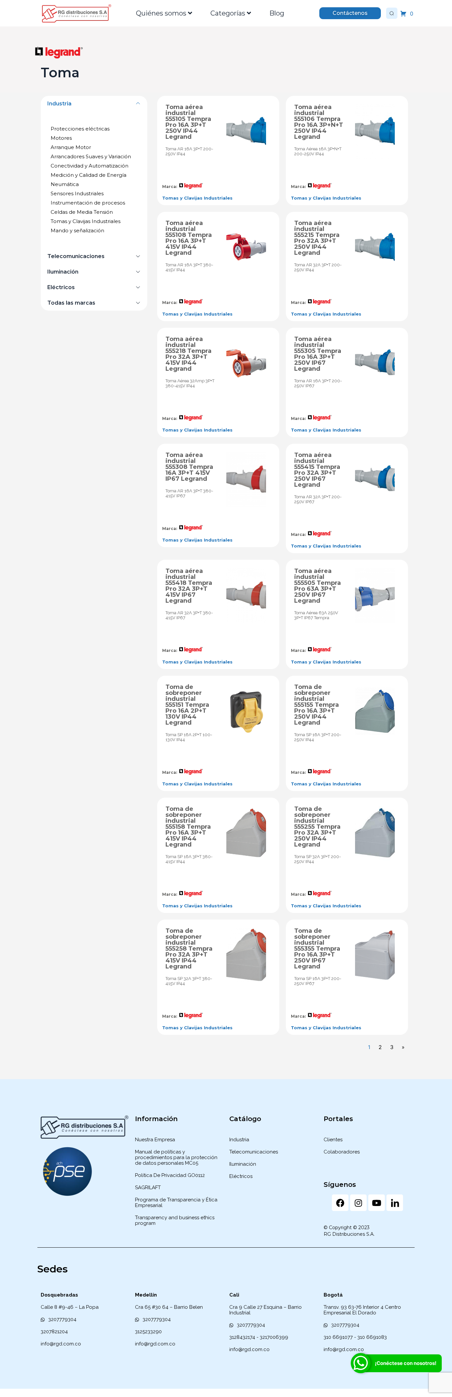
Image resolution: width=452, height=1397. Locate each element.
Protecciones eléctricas (80, 129)
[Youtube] (376, 1202)
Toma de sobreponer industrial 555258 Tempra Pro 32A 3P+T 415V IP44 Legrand (188, 948)
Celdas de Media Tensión (82, 212)
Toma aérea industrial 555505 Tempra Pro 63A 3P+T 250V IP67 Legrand (317, 585)
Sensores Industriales (77, 193)
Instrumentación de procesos (88, 203)
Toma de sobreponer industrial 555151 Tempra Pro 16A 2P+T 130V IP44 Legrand (187, 704)
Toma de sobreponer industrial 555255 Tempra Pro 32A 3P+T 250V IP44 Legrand (317, 826)
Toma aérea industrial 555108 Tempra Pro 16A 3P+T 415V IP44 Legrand (188, 237)
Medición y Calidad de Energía (88, 175)
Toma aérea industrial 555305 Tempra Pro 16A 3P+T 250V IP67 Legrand (317, 353)
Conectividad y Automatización (89, 166)
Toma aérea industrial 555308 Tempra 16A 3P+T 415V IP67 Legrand (189, 466)
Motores (61, 138)
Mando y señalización (77, 230)
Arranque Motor (71, 147)
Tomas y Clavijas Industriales (85, 221)
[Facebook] (340, 1202)
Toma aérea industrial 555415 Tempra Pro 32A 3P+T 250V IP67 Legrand (317, 469)
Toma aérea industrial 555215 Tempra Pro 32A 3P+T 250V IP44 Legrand (316, 237)
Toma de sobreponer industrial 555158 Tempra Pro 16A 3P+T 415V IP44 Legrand (188, 826)
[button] (94, 103)
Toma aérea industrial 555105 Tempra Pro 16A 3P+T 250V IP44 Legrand (188, 121)
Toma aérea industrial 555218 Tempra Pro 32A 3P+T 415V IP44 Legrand (188, 353)
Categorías (227, 13)
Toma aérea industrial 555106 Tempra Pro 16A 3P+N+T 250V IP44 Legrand (318, 121)
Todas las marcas (71, 303)
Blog (276, 13)
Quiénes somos (161, 13)
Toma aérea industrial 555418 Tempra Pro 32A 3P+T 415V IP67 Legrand (188, 585)
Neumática (65, 184)
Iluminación (62, 272)
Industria (59, 103)
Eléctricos (61, 287)
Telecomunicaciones (76, 256)
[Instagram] (358, 1202)
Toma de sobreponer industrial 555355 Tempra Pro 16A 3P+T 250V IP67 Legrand (317, 948)
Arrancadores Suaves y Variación (91, 156)
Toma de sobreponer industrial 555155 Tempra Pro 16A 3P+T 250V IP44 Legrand (316, 704)
